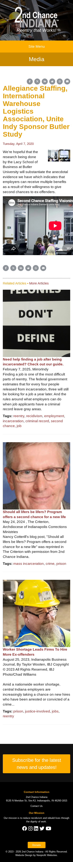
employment (54, 416)
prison (61, 564)
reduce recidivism (32, 818)
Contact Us (37, 806)
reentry (18, 416)
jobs (55, 711)
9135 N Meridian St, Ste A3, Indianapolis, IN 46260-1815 (36, 800)
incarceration (13, 421)
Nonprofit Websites (46, 855)
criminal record (37, 421)
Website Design (24, 855)
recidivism (34, 416)
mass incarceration (28, 564)
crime (50, 564)
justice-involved (37, 711)
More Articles (39, 283)
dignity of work (38, 821)
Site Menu (36, 46)
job (19, 426)
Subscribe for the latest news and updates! (36, 763)
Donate (36, 844)
